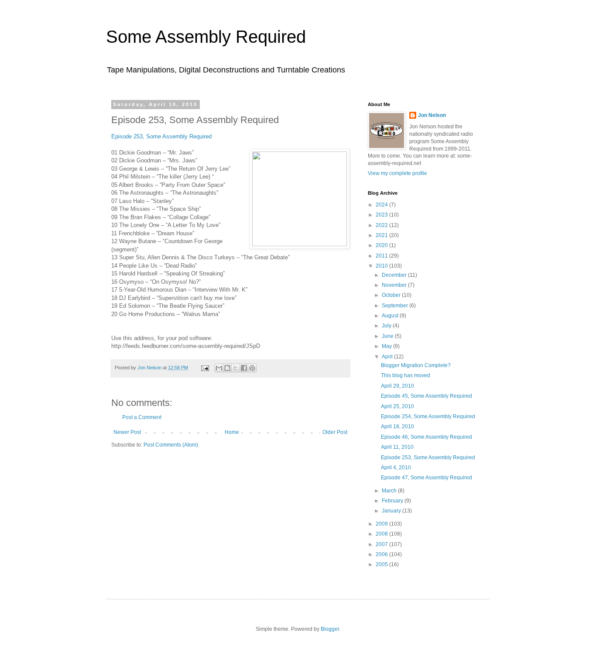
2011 (382, 256)
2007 (382, 544)
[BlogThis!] (227, 368)
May (387, 346)
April (388, 357)
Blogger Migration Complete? (416, 365)
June (388, 336)
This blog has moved (405, 375)
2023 (382, 215)
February (393, 501)
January (392, 511)
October (392, 295)
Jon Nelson (432, 115)
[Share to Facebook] (244, 368)
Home (232, 432)
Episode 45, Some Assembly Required (426, 396)
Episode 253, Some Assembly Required (161, 136)
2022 (382, 225)
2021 (382, 235)
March (390, 491)
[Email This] (219, 368)
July (387, 326)
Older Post (334, 432)
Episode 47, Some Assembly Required (426, 478)
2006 (382, 554)
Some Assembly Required (206, 36)
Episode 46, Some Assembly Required (426, 437)
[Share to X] (235, 368)
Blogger (330, 629)
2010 (382, 266)
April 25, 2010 (397, 406)
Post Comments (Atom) (171, 445)
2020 (382, 245)
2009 (382, 524)
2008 (382, 534)
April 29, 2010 (397, 386)
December (395, 275)
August (391, 316)
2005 (382, 564)
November (395, 285)
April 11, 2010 (397, 447)
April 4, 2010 (396, 467)
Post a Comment (141, 417)
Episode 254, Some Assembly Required (428, 416)
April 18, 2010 (397, 426)
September (395, 306)
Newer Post (127, 432)
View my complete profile (397, 173)
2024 (382, 205)
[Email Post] (204, 367)
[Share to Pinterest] (252, 368)
